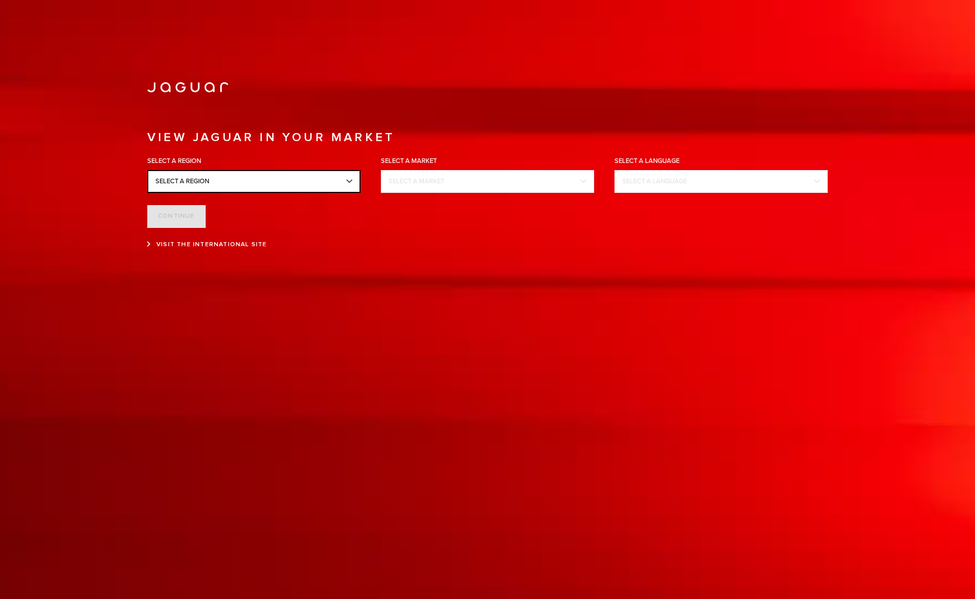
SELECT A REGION (182, 181)
